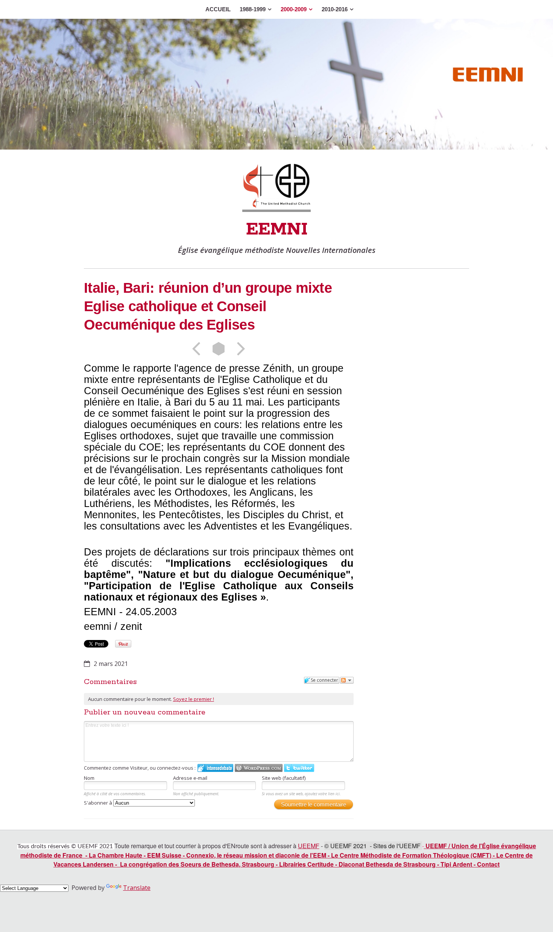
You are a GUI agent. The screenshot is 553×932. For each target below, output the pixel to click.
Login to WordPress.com (259, 768)
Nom (89, 778)
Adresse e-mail (190, 778)
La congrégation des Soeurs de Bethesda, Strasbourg (197, 864)
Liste (218, 349)
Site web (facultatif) (283, 778)
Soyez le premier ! (193, 699)
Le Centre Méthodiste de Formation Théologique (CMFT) (411, 855)
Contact (488, 864)
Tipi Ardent (456, 864)
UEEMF (308, 845)
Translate (136, 888)
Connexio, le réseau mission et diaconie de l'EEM (256, 855)
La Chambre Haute (115, 855)
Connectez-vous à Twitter (299, 768)
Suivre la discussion (347, 680)
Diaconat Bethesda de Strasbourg (387, 864)
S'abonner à (98, 802)
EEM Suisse (164, 855)
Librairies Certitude (306, 864)
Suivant (238, 349)
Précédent (198, 349)
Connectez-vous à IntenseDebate (215, 768)
